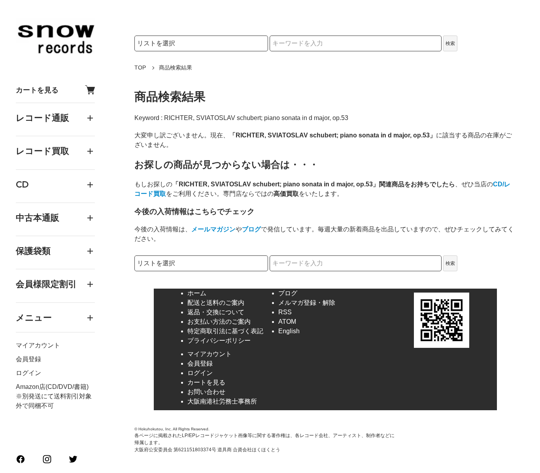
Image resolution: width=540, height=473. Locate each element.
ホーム (196, 293)
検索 (450, 43)
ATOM (287, 321)
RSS (285, 312)
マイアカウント (38, 345)
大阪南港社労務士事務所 (222, 401)
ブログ (251, 229)
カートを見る (37, 89)
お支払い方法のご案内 (219, 321)
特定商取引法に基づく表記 (225, 331)
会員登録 (28, 359)
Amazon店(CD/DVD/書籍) (52, 386)
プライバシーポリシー (219, 340)
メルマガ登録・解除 (306, 302)
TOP (140, 67)
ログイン (28, 373)
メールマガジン (213, 229)
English (289, 331)
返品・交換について (215, 312)
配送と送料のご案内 (215, 302)
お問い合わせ (206, 392)
